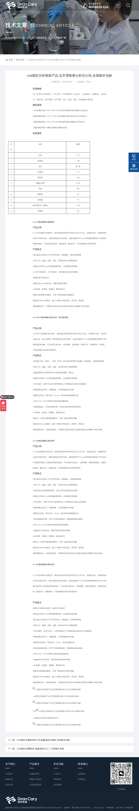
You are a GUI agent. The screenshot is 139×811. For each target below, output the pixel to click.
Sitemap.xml (98, 808)
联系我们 (82, 779)
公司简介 (9, 774)
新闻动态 (9, 779)
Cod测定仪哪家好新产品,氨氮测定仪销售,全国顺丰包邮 (43, 740)
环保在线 (129, 808)
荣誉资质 (57, 779)
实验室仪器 (34, 774)
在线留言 (82, 774)
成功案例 (57, 785)
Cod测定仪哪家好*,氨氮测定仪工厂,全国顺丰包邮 (40, 749)
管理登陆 (110, 808)
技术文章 (20, 60)
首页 (11, 60)
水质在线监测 (35, 785)
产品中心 (57, 774)
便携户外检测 (35, 779)
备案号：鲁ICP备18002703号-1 (77, 808)
